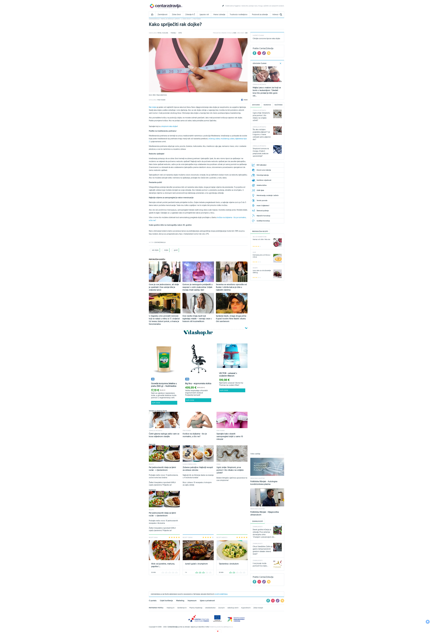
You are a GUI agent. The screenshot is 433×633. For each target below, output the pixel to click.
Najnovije (267, 105)
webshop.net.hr (232, 608)
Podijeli (173, 33)
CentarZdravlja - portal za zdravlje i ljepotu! (164, 19)
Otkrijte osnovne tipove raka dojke (266, 38)
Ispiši (180, 33)
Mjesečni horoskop (263, 216)
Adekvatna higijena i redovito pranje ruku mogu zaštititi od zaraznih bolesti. (254, 6)
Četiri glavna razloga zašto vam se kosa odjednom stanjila (164, 435)
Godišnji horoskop (263, 221)
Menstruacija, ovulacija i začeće (268, 195)
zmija (218, 464)
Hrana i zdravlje (219, 14)
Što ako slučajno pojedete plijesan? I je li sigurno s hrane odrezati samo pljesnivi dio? (262, 134)
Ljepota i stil (204, 14)
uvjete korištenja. (221, 594)
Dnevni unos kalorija (264, 170)
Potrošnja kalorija (263, 175)
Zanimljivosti (162, 14)
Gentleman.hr (182, 608)
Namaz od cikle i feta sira (261, 239)
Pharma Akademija (195, 608)
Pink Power (197, 19)
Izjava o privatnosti (207, 600)
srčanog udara (214, 138)
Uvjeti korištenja (166, 600)
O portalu (153, 600)
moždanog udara (227, 138)
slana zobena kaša (189, 464)
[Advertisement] (267, 368)
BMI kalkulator (262, 165)
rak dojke (155, 250)
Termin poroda (262, 200)
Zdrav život (176, 14)
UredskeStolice (210, 608)
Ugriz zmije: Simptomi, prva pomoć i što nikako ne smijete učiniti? (230, 470)
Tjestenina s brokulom (229, 563)
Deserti (255, 268)
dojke (166, 250)
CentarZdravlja (166, 6)
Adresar (275, 14)
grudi (176, 250)
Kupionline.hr (246, 608)
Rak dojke (153, 107)
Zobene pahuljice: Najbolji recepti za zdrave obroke (198, 468)
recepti (151, 464)
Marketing (180, 600)
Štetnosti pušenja (263, 211)
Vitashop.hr (170, 608)
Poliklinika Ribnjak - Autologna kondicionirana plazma (263, 482)
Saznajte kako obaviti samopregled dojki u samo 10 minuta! (229, 436)
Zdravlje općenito (155, 430)
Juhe (254, 252)
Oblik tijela (260, 190)
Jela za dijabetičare (259, 237)
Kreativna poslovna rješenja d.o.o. (221, 627)
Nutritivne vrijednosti (264, 180)
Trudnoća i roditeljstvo (238, 14)
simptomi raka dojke (169, 126)
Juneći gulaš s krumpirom (196, 563)
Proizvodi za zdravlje (260, 14)
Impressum (192, 600)
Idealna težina (261, 185)
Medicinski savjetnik (257, 478)
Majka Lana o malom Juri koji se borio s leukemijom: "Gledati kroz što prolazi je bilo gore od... (267, 91)
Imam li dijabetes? (263, 206)
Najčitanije (278, 105)
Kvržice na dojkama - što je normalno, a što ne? (195, 435)
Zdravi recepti (258, 608)
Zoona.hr (221, 608)
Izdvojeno (256, 105)
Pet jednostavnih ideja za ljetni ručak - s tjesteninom (162, 468)
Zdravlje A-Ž (190, 14)
